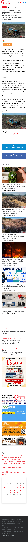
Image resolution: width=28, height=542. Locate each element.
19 (10, 492)
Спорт (3, 328)
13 (14, 490)
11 (7, 490)
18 (7, 492)
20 (14, 492)
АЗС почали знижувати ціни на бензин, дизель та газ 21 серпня (13, 311)
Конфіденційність (6, 538)
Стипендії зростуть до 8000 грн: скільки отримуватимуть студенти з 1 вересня (14, 286)
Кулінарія (4, 338)
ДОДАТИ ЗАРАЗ (7, 44)
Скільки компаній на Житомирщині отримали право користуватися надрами (13, 236)
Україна (19, 338)
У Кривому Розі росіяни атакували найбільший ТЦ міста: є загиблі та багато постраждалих (13, 261)
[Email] (18, 2)
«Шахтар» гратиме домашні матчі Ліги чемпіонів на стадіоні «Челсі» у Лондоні (13, 331)
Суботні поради (12, 338)
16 (23, 490)
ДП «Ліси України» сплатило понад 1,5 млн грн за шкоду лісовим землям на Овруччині (14, 211)
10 (4, 490)
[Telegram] (26, 2)
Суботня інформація (11, 328)
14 (17, 490)
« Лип (5, 501)
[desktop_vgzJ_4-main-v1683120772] (14, 121)
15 (20, 490)
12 (10, 490)
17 (4, 492)
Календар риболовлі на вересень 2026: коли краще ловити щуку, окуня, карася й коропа (13, 472)
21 (17, 492)
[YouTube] (21, 2)
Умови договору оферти (8, 535)
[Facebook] (23, 2)
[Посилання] (5, 2)
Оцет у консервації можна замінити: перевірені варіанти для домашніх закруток (13, 186)
